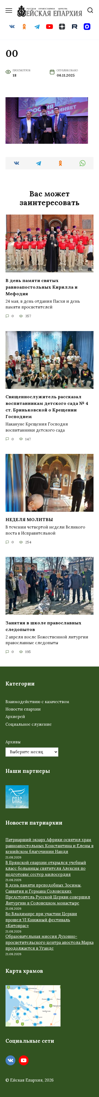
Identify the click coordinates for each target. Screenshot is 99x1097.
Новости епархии (23, 709)
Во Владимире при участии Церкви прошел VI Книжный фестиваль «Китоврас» (41, 919)
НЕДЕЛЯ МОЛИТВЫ (29, 519)
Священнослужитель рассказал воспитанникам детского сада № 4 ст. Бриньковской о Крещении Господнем (47, 406)
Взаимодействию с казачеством (37, 701)
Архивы (13, 742)
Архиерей (15, 716)
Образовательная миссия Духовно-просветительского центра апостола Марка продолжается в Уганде (50, 942)
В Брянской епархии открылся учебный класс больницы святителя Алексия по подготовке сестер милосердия (46, 868)
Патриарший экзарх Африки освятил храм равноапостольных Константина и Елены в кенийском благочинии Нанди (50, 845)
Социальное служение (29, 724)
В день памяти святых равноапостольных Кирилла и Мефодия (42, 286)
